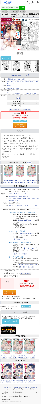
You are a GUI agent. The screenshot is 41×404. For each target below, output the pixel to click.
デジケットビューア (31, 248)
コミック (21, 7)
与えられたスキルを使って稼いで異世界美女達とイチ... (6, 357)
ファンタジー (33, 93)
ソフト (16, 7)
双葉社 (9, 85)
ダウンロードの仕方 (21, 239)
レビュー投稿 (27, 306)
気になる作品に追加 (20, 121)
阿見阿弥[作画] (11, 79)
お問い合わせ (33, 387)
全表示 (29, 162)
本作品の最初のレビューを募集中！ (20, 109)
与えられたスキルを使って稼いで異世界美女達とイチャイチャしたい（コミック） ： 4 (20, 15)
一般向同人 (5, 7)
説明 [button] (18, 98)
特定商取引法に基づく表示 (21, 387)
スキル (13, 93)
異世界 (9, 93)
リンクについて (8, 387)
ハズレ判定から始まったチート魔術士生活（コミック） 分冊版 (6, 382)
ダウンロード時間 (26, 273)
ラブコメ (27, 93)
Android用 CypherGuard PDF (28, 264)
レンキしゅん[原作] (20, 79)
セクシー (21, 93)
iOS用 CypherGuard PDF (27, 233)
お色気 (17, 93)
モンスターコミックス (13, 88)
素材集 (11, 7)
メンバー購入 (20, 125)
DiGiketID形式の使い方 (19, 75)
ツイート (6, 58)
